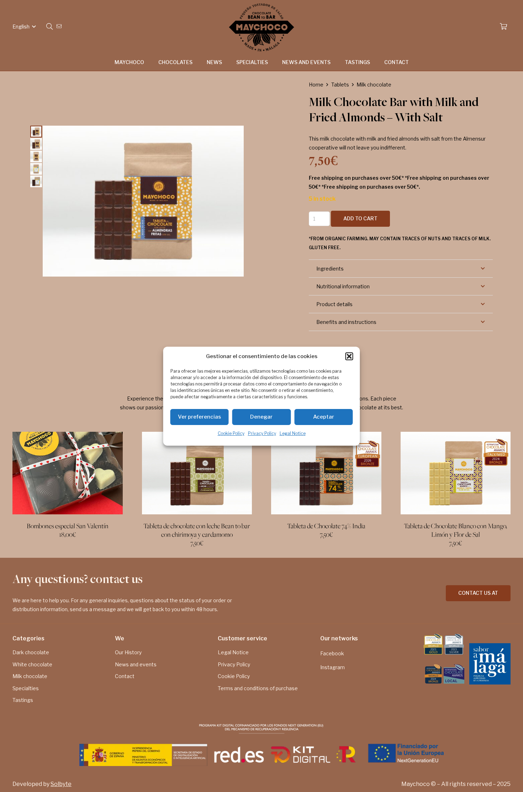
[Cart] (503, 26)
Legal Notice (293, 433)
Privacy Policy (262, 433)
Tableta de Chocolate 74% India (326, 526)
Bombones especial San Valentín (68, 526)
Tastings (22, 700)
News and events (136, 664)
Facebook (332, 653)
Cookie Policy (231, 433)
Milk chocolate (373, 85)
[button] (349, 356)
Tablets (340, 85)
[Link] (60, 26)
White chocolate (32, 664)
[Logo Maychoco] (261, 27)
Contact (124, 676)
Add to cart (360, 218)
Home (316, 85)
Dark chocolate (30, 652)
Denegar (261, 417)
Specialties (25, 688)
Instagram (332, 667)
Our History (128, 652)
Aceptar (323, 417)
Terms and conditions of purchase (258, 688)
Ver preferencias (199, 417)
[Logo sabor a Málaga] (490, 664)
